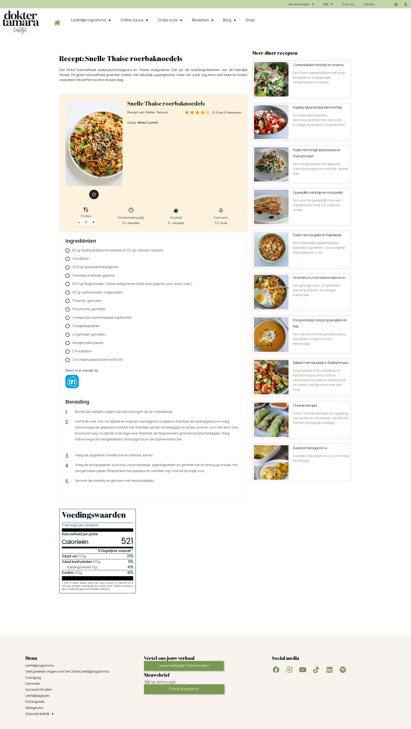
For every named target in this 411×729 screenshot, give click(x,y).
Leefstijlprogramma (88, 20)
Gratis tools (168, 20)
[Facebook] (276, 669)
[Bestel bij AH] (72, 381)
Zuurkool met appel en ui (310, 448)
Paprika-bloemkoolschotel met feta (317, 108)
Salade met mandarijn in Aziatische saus (320, 363)
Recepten (200, 20)
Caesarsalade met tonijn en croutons (318, 65)
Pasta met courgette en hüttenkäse (317, 235)
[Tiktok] (316, 669)
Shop (250, 20)
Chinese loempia (305, 406)
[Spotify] (342, 669)
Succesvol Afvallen (38, 690)
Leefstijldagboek (37, 696)
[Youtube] (302, 669)
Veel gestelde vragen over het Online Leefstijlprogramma (67, 672)
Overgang (33, 678)
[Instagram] (289, 669)
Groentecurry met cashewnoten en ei (319, 278)
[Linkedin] (329, 669)
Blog (227, 20)
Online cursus (131, 20)
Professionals (34, 702)
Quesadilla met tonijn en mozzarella (317, 193)
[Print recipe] (94, 194)
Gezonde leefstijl (37, 714)
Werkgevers (34, 708)
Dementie (32, 684)
